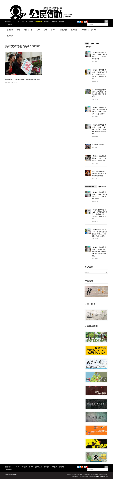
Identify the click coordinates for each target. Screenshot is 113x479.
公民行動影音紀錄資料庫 (11, 474)
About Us (16, 21)
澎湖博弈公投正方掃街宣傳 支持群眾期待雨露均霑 (22, 79)
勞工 (32, 30)
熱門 (92, 44)
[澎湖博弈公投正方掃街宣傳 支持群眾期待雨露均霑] (23, 63)
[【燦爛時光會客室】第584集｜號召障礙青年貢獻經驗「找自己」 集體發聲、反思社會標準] (88, 109)
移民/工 (53, 30)
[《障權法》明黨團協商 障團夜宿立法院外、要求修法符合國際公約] (88, 158)
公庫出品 (9, 24)
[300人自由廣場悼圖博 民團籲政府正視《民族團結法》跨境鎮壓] (88, 173)
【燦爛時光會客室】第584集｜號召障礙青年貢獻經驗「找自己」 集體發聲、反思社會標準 (99, 110)
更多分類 (10, 36)
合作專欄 (93, 30)
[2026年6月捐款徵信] (88, 146)
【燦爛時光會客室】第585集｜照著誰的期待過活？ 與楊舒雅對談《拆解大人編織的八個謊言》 (99, 74)
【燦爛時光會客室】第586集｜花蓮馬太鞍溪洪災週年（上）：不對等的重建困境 (99, 55)
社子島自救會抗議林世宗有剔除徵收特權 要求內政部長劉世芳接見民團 (99, 93)
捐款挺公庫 (38, 21)
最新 (87, 44)
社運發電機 (63, 30)
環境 (18, 30)
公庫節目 (74, 30)
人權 (25, 30)
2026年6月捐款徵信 (98, 145)
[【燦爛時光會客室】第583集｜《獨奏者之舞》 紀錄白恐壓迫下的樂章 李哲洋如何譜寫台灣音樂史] (88, 126)
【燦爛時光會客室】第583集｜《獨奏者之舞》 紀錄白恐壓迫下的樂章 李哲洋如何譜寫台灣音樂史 (99, 129)
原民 (38, 30)
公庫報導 (10, 30)
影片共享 (24, 21)
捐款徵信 (46, 21)
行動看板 (61, 21)
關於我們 (7, 21)
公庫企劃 (84, 30)
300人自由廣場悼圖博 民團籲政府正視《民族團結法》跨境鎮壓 (99, 173)
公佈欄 (31, 21)
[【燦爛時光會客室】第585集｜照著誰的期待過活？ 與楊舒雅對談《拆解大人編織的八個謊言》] (88, 71)
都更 (45, 30)
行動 (97, 44)
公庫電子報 (102, 187)
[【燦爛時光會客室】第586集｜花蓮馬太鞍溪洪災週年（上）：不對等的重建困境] (88, 54)
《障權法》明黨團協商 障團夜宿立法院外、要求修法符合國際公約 (99, 158)
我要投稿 (54, 21)
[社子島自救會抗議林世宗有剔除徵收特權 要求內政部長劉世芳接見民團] (88, 91)
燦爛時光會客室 (90, 187)
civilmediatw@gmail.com (101, 476)
